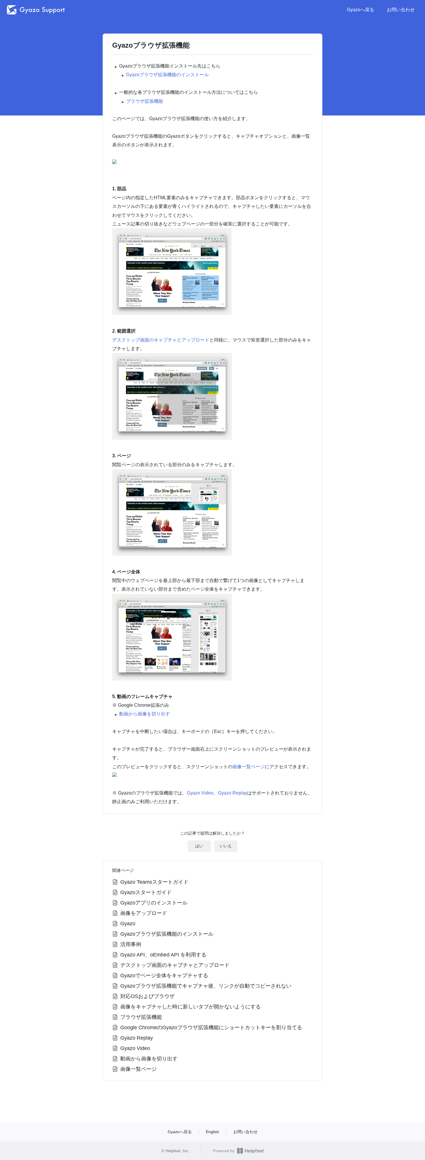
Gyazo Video (200, 792)
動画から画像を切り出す (144, 713)
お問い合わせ (401, 9)
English (212, 1131)
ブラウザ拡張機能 (144, 101)
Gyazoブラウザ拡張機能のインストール (167, 74)
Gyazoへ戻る (360, 9)
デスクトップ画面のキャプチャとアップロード (160, 339)
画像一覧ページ (248, 766)
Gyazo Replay (232, 792)
